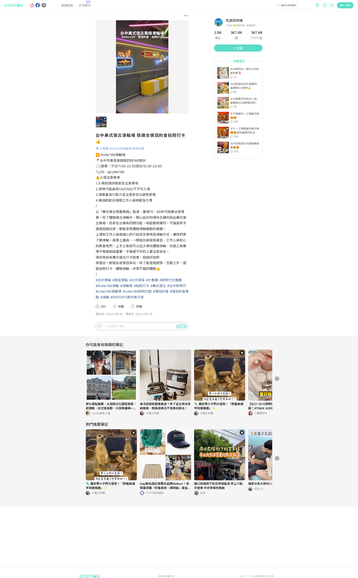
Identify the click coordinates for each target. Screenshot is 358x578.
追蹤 (240, 48)
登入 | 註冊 (345, 5)
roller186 (117, 172)
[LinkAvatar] (220, 22)
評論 (181, 326)
